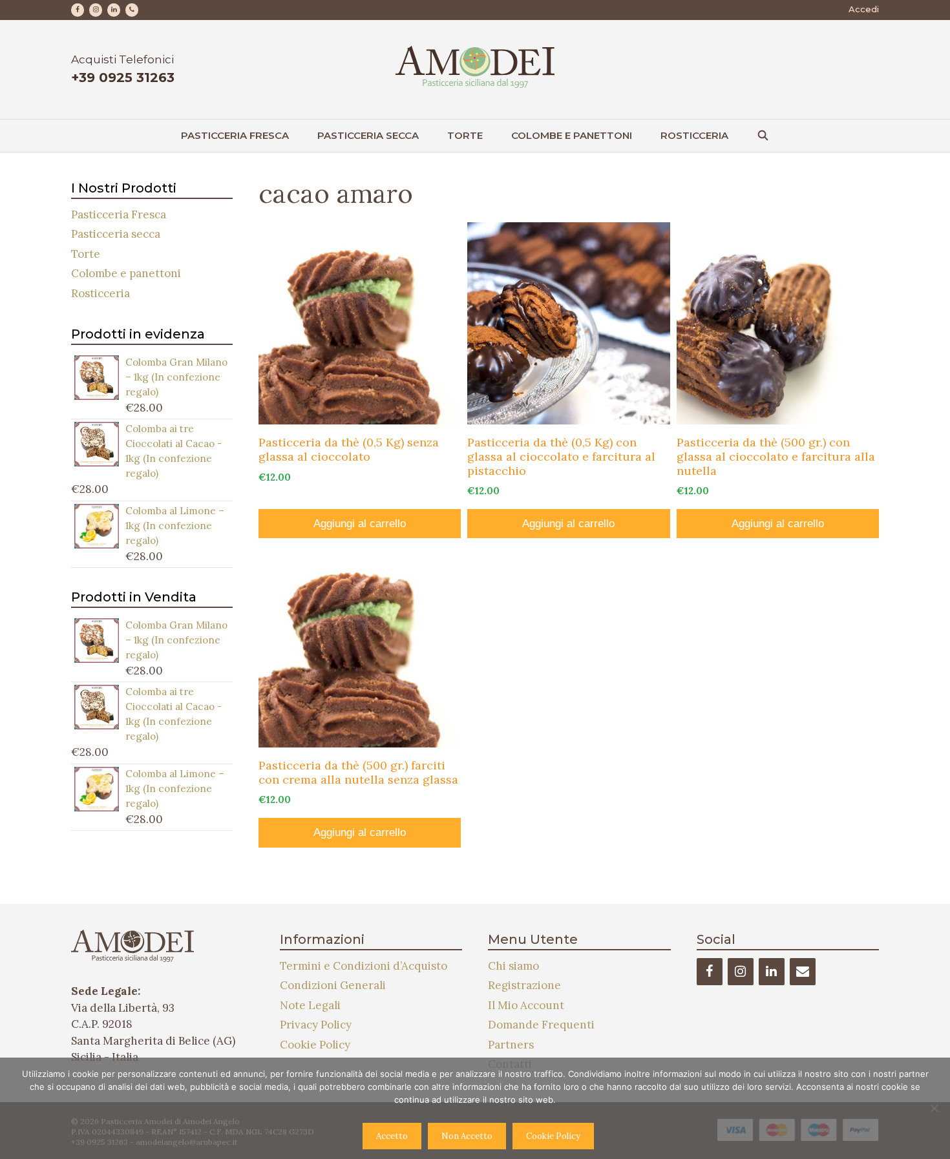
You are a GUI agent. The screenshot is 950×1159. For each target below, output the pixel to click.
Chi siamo (513, 966)
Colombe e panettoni (571, 135)
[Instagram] (95, 10)
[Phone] (131, 10)
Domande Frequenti (541, 1025)
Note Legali (310, 1005)
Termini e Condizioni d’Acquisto (363, 966)
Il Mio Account (526, 1005)
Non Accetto (466, 1136)
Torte (465, 135)
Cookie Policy (315, 1045)
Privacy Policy (316, 1025)
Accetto (392, 1136)
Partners (511, 1045)
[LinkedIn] (113, 10)
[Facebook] (77, 10)
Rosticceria (694, 135)
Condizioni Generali (333, 985)
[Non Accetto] (933, 1108)
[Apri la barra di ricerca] (763, 136)
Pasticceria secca (368, 135)
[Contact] (803, 971)
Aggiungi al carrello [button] (359, 523)
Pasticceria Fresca (235, 135)
